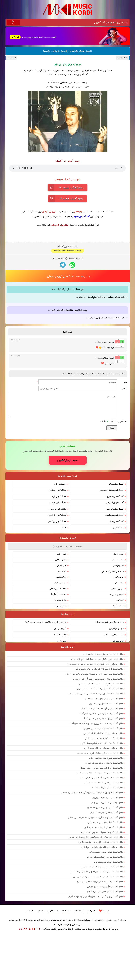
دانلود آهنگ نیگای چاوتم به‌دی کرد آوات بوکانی (103, 710)
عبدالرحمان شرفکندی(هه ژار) (110, 678)
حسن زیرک (118, 610)
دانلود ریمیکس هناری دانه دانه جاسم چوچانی (103, 839)
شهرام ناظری (60, 639)
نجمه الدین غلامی (57, 645)
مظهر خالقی (60, 616)
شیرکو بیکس (60, 684)
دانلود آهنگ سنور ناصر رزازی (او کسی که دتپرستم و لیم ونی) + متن (94, 730)
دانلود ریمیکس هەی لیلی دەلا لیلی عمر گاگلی (103, 804)
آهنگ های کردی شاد (59, 225)
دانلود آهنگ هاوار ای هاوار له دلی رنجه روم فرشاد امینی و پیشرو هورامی (92, 848)
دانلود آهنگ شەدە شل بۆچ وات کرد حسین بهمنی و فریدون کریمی (94, 750)
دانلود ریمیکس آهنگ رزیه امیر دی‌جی (107, 858)
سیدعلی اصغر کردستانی (112, 627)
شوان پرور (61, 627)
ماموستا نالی (118, 697)
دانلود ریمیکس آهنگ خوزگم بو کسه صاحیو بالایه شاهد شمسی (95, 720)
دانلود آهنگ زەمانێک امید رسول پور (107, 853)
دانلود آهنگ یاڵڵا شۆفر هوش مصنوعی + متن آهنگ (101, 769)
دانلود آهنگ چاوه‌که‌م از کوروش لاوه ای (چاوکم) (67, 51)
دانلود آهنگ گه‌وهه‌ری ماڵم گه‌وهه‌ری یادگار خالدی (101, 834)
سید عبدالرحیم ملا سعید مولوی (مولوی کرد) (45, 678)
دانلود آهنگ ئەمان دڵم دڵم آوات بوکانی (106, 844)
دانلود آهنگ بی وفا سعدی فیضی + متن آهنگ (103, 774)
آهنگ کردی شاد (122, 57)
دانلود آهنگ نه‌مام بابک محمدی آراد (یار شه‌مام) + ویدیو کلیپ (96, 928)
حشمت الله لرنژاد (58, 650)
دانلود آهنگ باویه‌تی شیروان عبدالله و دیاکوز (104, 883)
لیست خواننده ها (67, 594)
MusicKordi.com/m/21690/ (67, 306)
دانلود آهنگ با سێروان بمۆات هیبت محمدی (104, 755)
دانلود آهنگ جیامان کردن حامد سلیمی (106, 868)
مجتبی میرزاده (117, 650)
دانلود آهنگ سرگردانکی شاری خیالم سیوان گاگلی (102, 799)
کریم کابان (119, 633)
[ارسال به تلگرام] (63, 321)
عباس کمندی (117, 645)
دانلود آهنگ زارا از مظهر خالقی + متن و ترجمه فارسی (100, 898)
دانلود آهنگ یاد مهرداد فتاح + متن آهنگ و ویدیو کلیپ (100, 829)
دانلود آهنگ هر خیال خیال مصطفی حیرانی (105, 913)
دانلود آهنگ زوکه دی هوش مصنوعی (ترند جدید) (102, 888)
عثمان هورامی (59, 656)
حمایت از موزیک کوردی (67, 516)
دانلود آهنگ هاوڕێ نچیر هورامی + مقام (106, 814)
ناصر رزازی (61, 610)
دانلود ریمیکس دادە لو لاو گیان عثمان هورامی (103, 789)
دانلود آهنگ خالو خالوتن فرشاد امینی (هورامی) (103, 784)
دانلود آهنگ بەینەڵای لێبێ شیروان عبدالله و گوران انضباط (98, 735)
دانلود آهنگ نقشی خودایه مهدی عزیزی (106, 908)
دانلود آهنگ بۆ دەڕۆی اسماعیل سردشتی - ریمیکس (100, 740)
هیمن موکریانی (116, 684)
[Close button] (125, 938)
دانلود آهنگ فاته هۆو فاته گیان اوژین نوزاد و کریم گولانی (99, 725)
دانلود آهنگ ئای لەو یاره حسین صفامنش (105, 863)
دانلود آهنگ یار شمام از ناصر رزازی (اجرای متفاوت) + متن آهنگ (96, 779)
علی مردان (61, 621)
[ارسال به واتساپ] (72, 321)
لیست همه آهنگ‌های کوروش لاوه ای (66, 332)
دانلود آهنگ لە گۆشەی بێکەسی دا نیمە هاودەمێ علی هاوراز (97, 933)
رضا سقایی (61, 633)
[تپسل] (9, 938)
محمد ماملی (118, 616)
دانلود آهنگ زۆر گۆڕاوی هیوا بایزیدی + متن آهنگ (102, 824)
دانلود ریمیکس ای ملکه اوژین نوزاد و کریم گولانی (102, 903)
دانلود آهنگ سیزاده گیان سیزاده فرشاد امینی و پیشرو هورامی (96, 715)
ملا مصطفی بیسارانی (114, 691)
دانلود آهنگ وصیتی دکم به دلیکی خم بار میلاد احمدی (100, 809)
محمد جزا (119, 639)
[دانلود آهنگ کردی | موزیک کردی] (67, 9)
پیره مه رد (61, 697)
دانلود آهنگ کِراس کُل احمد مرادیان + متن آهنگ (102, 764)
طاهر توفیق (118, 621)
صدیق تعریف (60, 662)
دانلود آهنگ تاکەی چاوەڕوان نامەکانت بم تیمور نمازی (100, 745)
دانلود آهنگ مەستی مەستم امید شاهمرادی (104, 819)
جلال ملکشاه (60, 691)
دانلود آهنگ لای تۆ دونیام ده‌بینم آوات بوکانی (104, 794)
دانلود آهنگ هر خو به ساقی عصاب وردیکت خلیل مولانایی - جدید (95, 873)
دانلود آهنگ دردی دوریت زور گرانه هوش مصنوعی (102, 923)
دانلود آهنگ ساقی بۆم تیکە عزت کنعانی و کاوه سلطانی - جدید (96, 893)
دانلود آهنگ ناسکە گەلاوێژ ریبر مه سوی (106, 759)
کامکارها (120, 656)
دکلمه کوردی (118, 584)
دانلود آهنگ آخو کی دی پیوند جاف (108, 918)
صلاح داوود (118, 662)
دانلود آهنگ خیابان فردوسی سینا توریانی (105, 878)
